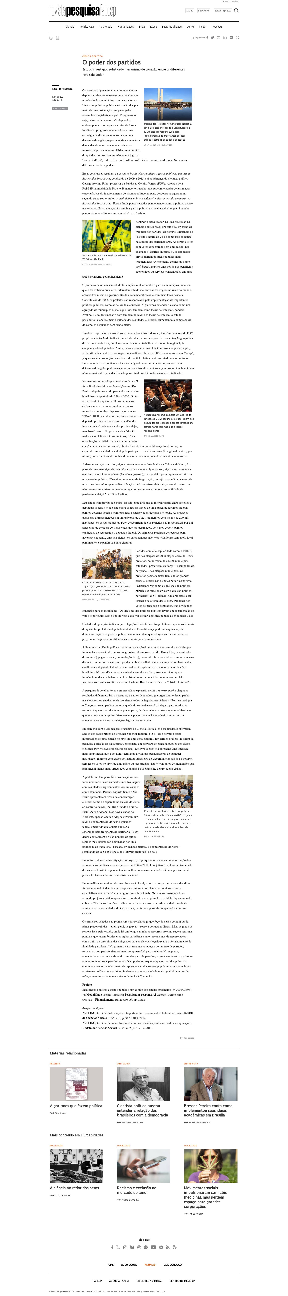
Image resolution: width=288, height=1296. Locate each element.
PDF (57, 38)
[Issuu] (173, 1247)
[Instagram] (124, 1247)
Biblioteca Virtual (150, 1281)
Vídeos (203, 27)
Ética (142, 27)
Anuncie (150, 1265)
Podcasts (217, 27)
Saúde (153, 27)
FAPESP (97, 1281)
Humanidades (126, 27)
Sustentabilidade (172, 27)
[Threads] (138, 1247)
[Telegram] (145, 1247)
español (235, 1)
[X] (118, 1247)
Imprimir (51, 38)
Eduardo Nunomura (62, 89)
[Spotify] (160, 1247)
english (225, 1)
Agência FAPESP (119, 1281)
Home (110, 1265)
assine (189, 11)
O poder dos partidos (111, 63)
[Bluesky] (131, 1247)
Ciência (70, 27)
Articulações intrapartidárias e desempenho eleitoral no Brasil (145, 1013)
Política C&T (87, 27)
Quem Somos (129, 1265)
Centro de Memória (182, 1281)
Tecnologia (105, 27)
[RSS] (166, 1247)
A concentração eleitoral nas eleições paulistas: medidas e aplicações (149, 1023)
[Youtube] (153, 1247)
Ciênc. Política (60, 109)
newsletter (204, 11)
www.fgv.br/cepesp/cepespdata (113, 748)
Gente (190, 27)
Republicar (199, 38)
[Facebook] (113, 1247)
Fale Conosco (172, 1265)
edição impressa (223, 11)
